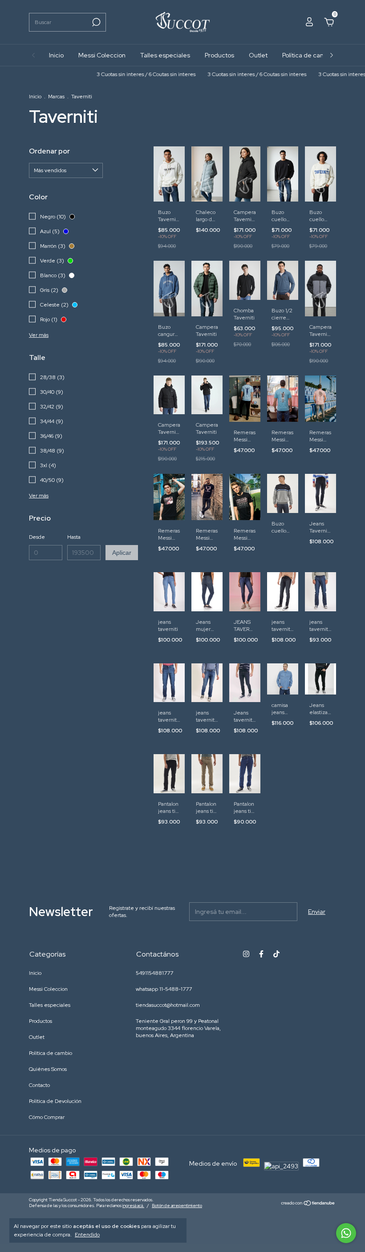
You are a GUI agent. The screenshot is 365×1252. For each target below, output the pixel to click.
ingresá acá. (133, 1205)
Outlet (258, 55)
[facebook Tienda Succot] (261, 953)
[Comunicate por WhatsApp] (346, 1233)
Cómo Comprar (47, 1117)
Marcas (56, 96)
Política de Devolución (55, 1101)
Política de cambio (308, 55)
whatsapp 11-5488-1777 (164, 989)
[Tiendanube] (308, 1203)
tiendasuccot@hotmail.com (168, 1005)
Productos (219, 55)
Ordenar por (49, 151)
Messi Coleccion (102, 55)
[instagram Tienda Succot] (246, 953)
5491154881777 (154, 973)
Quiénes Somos (48, 1069)
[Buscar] (95, 22)
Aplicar (121, 552)
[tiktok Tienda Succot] (276, 953)
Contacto (39, 1085)
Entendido (87, 1234)
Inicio (56, 55)
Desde (37, 537)
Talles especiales (165, 55)
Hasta (74, 537)
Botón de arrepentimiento (177, 1205)
